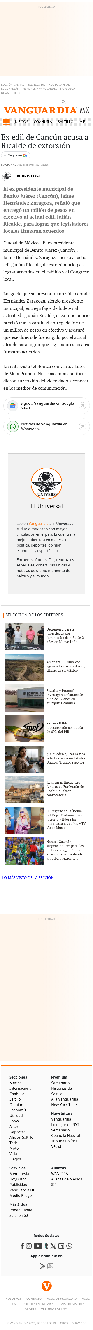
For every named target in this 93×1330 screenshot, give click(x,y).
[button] (6, 122)
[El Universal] (46, 483)
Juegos (21, 121)
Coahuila (43, 121)
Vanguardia (39, 523)
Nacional (8, 165)
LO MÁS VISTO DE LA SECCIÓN (28, 877)
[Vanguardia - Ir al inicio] (46, 112)
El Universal (29, 176)
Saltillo (66, 121)
